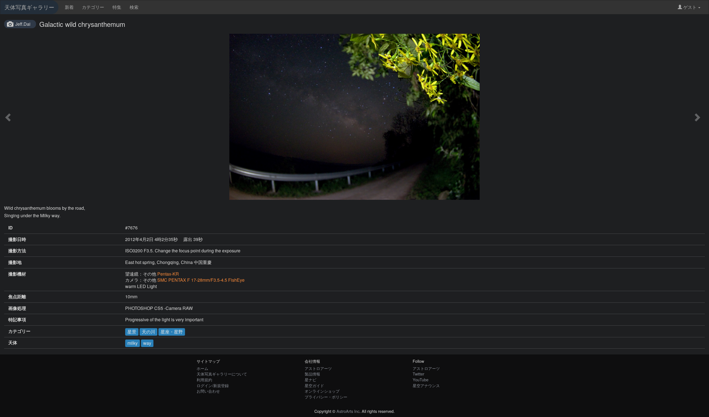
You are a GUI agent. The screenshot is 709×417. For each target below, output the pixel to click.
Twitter (418, 374)
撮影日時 (17, 239)
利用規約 (204, 379)
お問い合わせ (208, 391)
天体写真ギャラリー (29, 7)
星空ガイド (314, 385)
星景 (131, 331)
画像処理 (17, 308)
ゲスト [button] (690, 7)
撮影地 (15, 262)
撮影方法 (17, 251)
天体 (12, 343)
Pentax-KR (168, 274)
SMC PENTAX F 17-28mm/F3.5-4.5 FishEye (201, 280)
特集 (116, 7)
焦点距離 (17, 297)
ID (10, 228)
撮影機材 (17, 274)
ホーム (202, 368)
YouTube (420, 379)
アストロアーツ (318, 368)
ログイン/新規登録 (213, 385)
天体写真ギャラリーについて (222, 374)
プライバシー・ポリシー (326, 397)
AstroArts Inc (347, 411)
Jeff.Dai (22, 24)
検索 (134, 7)
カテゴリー (93, 7)
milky (132, 343)
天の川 (148, 331)
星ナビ (310, 379)
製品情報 (312, 374)
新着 (69, 7)
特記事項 (17, 320)
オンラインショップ (322, 391)
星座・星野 (172, 331)
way (147, 343)
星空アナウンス (426, 385)
